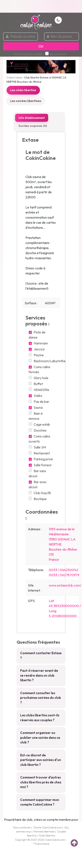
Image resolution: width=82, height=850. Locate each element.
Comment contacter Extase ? (41, 655)
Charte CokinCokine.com (47, 827)
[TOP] (74, 843)
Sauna (38, 407)
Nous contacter (22, 827)
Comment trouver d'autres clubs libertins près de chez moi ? (40, 782)
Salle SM (40, 447)
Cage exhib (42, 424)
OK (41, 46)
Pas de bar (41, 401)
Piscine (39, 355)
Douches (40, 430)
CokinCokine (14, 77)
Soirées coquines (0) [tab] (33, 126)
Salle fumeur (43, 465)
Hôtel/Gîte (41, 390)
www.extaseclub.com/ (65, 585)
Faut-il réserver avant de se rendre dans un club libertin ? (39, 675)
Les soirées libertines (25, 101)
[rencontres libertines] (36, 20)
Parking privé (43, 459)
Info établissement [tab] (32, 118)
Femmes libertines (44, 831)
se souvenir (58, 54)
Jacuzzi (39, 349)
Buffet (38, 384)
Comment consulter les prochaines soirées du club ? (40, 698)
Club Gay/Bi (42, 493)
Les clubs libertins (23, 90)
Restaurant (42, 453)
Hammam (41, 343)
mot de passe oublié (28, 54)
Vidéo (38, 395)
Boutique (40, 499)
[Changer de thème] (58, 20)
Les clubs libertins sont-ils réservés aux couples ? (39, 717)
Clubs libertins (47, 835)
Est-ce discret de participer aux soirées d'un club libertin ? (40, 760)
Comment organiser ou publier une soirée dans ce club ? (40, 737)
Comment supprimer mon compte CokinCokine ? (39, 802)
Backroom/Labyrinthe (50, 361)
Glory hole (41, 378)
